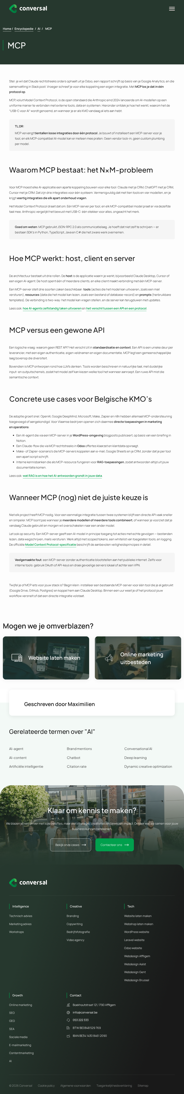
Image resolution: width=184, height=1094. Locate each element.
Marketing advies (20, 924)
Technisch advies (20, 916)
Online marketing (141, 654)
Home (7, 29)
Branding (73, 916)
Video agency (75, 940)
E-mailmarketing (20, 1045)
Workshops (16, 932)
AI (39, 29)
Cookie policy (46, 1086)
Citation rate (77, 766)
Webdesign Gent (135, 972)
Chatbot (73, 758)
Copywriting (74, 924)
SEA (11, 1029)
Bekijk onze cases (67, 845)
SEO (12, 1013)
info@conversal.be (85, 1012)
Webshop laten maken (138, 924)
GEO (12, 1021)
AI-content (18, 758)
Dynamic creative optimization (148, 766)
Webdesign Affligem (137, 956)
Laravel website (134, 940)
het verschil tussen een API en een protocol (116, 308)
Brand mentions (79, 749)
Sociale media (18, 1037)
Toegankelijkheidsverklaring (114, 1086)
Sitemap (143, 1086)
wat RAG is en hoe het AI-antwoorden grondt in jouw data (62, 476)
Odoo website (133, 948)
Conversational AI (138, 749)
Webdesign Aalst (135, 964)
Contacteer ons (111, 845)
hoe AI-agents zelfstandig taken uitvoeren (52, 308)
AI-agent (16, 749)
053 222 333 (81, 1020)
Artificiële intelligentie (26, 766)
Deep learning (135, 758)
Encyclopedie (24, 29)
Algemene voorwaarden (75, 1086)
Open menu (172, 9)
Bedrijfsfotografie (78, 932)
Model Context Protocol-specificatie (50, 544)
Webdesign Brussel (136, 980)
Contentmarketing (21, 1053)
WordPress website (136, 932)
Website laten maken (54, 657)
